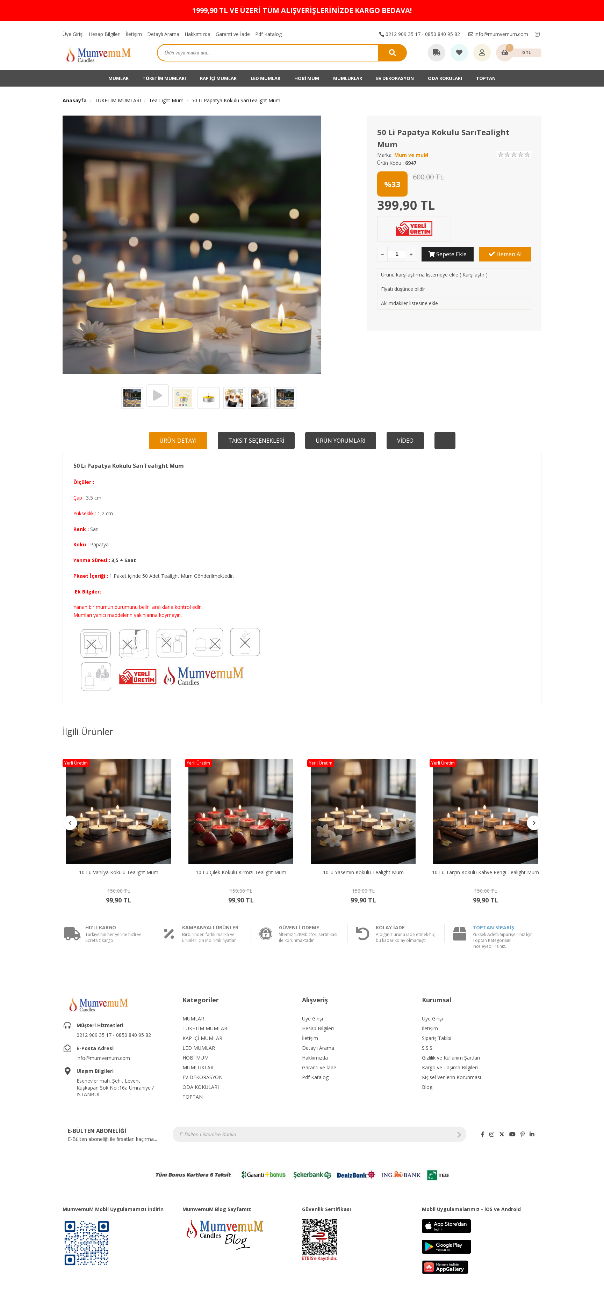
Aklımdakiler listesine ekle (409, 303)
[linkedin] (532, 1134)
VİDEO (405, 440)
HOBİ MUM (306, 78)
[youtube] (512, 1134)
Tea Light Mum (166, 100)
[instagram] (537, 34)
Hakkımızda (197, 34)
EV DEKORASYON (395, 78)
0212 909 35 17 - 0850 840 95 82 (422, 34)
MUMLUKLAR (347, 78)
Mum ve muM (411, 155)
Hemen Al (508, 254)
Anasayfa (75, 100)
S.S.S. (427, 1048)
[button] (534, 823)
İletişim (134, 34)
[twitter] (501, 1134)
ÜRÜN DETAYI (178, 440)
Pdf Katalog (268, 34)
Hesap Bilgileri (105, 34)
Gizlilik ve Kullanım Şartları (451, 1057)
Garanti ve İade (233, 34)
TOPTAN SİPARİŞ (493, 927)
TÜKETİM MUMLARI (164, 78)
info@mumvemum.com (500, 34)
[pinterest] (522, 1134)
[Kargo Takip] (436, 53)
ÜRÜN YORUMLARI (341, 440)
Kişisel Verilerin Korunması (451, 1077)
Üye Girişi (73, 34)
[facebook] (482, 1134)
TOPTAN (486, 78)
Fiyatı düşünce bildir (403, 289)
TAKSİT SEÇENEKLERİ (256, 440)
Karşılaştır (473, 274)
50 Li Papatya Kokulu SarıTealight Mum (236, 100)
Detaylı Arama (163, 34)
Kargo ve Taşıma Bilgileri (450, 1067)
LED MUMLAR (265, 78)
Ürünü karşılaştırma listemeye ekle (419, 274)
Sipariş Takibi (436, 1038)
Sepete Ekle (451, 254)
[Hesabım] (482, 53)
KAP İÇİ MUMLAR (218, 78)
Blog (427, 1087)
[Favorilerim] (459, 53)
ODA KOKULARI (445, 78)
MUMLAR (118, 78)
